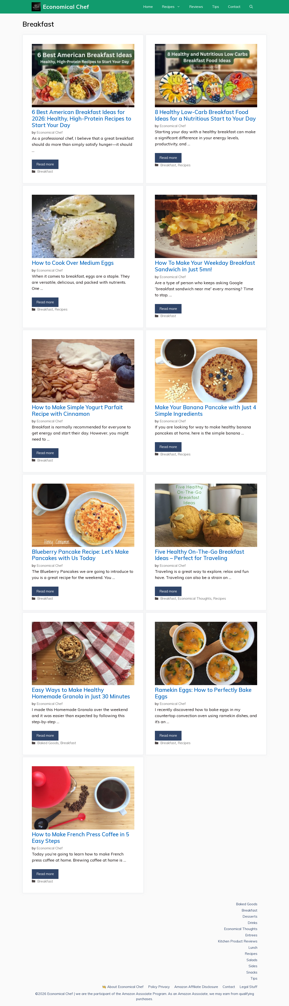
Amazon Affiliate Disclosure (196, 987)
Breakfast (45, 171)
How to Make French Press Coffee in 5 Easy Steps (80, 837)
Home (148, 7)
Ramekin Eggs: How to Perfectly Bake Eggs (203, 693)
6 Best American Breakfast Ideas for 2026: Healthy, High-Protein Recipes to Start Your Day (81, 118)
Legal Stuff (248, 987)
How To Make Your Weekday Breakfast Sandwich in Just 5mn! (205, 266)
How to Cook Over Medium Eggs (73, 262)
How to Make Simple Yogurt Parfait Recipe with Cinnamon (77, 410)
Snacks (251, 972)
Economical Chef (66, 6)
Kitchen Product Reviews (237, 941)
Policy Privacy (159, 987)
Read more (45, 164)
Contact (234, 7)
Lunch (252, 947)
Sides (253, 966)
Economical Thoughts (195, 598)
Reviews (196, 7)
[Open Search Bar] (251, 7)
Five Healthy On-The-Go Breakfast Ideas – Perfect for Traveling (199, 555)
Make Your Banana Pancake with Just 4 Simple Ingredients (205, 410)
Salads (252, 960)
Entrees (251, 935)
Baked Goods (48, 743)
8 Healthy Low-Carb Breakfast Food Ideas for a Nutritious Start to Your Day (205, 115)
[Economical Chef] (37, 7)
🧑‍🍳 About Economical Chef (123, 987)
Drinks (252, 923)
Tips (215, 7)
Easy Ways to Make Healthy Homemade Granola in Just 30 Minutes (81, 693)
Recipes (168, 7)
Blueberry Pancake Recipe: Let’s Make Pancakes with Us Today (80, 555)
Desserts (249, 916)
